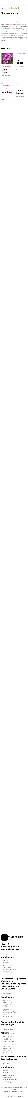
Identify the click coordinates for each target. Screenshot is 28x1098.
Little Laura (4, 70)
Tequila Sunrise (20, 91)
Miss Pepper (19, 61)
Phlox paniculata (5, 66)
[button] (24, 8)
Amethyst (6, 92)
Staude (20, 23)
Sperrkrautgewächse (10, 24)
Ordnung (16, 23)
